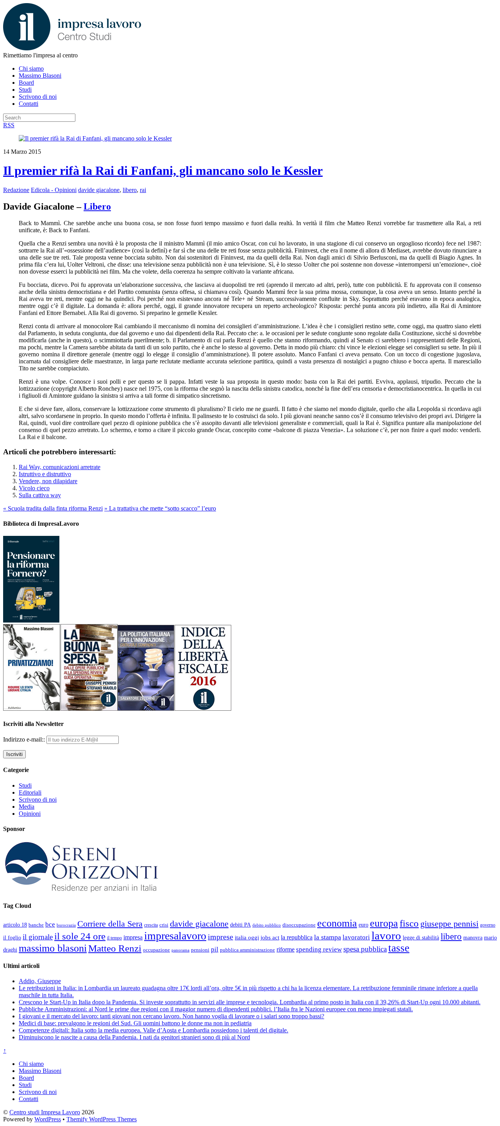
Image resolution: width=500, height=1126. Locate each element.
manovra (472, 938)
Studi (25, 89)
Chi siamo (31, 68)
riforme (286, 949)
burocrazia (66, 925)
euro (363, 924)
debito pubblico (266, 925)
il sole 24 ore (79, 935)
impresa (133, 937)
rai (143, 190)
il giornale (38, 937)
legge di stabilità (421, 937)
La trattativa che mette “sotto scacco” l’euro (160, 508)
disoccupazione (299, 925)
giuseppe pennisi (449, 924)
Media (26, 806)
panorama (180, 950)
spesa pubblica (365, 949)
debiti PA (240, 925)
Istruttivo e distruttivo (45, 474)
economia (337, 923)
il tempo (114, 938)
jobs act (270, 937)
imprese (220, 937)
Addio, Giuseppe (40, 981)
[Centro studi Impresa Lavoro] (72, 48)
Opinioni (30, 813)
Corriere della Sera (110, 924)
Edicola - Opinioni (54, 190)
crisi (163, 925)
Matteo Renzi (114, 948)
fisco (409, 923)
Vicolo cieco (34, 488)
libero (130, 190)
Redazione (16, 190)
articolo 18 (15, 924)
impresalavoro (175, 936)
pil (214, 949)
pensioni (200, 950)
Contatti (28, 103)
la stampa (327, 937)
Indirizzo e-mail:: (24, 739)
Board (26, 82)
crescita (151, 925)
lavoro (386, 935)
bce (50, 924)
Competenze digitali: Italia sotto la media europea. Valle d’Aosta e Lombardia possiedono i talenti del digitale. (153, 1030)
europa (384, 923)
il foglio (12, 938)
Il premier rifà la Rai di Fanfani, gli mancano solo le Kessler (163, 171)
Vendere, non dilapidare (48, 481)
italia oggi (247, 937)
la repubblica (296, 937)
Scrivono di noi (38, 96)
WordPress (47, 1119)
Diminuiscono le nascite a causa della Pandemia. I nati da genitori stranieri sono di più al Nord (134, 1037)
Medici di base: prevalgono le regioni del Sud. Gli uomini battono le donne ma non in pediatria (135, 1023)
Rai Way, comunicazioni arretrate (59, 467)
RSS (8, 125)
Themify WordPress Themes (101, 1119)
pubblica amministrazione (247, 950)
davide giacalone (99, 190)
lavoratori (356, 937)
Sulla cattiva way (40, 495)
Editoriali (30, 792)
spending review (319, 949)
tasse (398, 948)
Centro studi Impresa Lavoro (44, 1112)
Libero (97, 206)
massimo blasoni (53, 948)
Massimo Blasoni (40, 75)
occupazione (156, 950)
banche (36, 925)
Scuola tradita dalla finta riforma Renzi (53, 508)
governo (487, 925)
